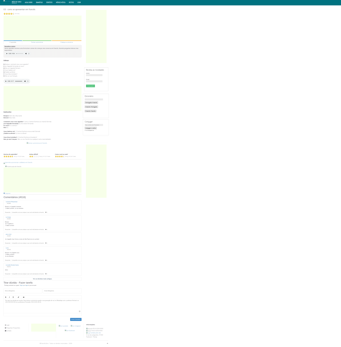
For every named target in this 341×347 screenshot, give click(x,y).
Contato (8, 331)
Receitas (71, 2)
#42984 (9, 218)
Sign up (22, 285)
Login (79, 2)
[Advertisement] (43, 28)
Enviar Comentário (75, 319)
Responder (7, 212)
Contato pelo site (95, 333)
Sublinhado (13, 297)
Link (18, 297)
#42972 (9, 266)
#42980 (9, 236)
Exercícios (49, 2)
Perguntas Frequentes (13, 328)
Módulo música (60, 2)
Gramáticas (39, 2)
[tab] (13, 42)
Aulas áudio (28, 2)
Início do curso (16, 2)
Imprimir (7, 193)
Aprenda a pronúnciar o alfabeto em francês (18, 162)
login (26, 285)
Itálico (9, 297)
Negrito (6, 297)
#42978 (9, 249)
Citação (24, 297)
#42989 (9, 203)
